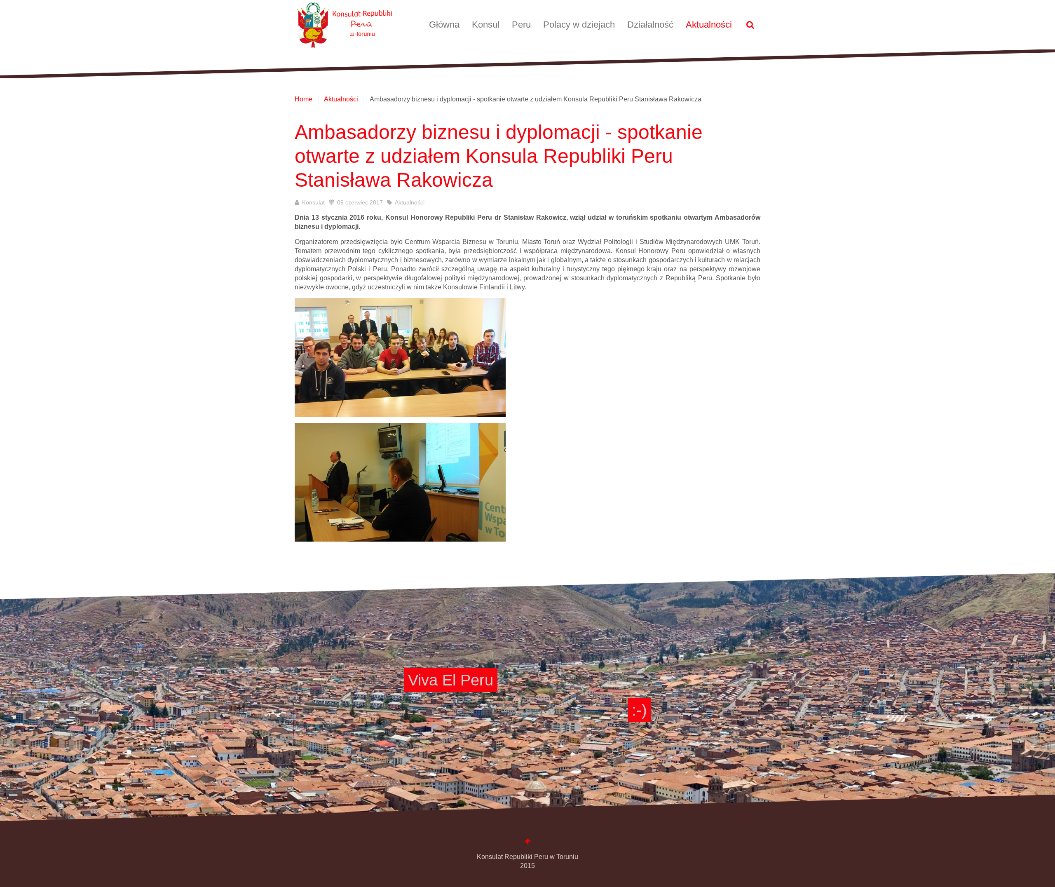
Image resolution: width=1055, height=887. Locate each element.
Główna (444, 24)
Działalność (650, 24)
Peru (521, 24)
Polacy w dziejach (579, 24)
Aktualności (709, 24)
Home (303, 99)
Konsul (485, 24)
